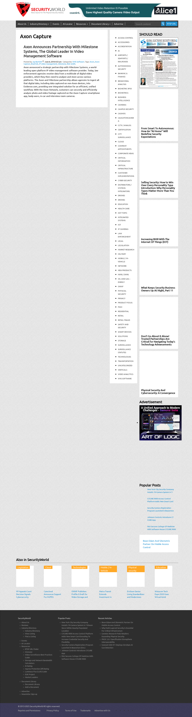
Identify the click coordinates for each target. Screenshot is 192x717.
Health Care (123, 208)
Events (56, 23)
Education (123, 204)
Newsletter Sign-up (29, 694)
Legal (120, 241)
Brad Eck (34, 64)
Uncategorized (125, 365)
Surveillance (124, 345)
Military (122, 254)
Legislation (123, 245)
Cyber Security (125, 180)
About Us (22, 23)
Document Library (100, 23)
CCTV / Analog (124, 125)
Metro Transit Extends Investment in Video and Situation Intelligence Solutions (108, 598)
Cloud (121, 141)
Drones (121, 195)
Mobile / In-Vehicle (106, 569)
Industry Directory (39, 23)
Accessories (123, 42)
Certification (124, 129)
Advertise (118, 23)
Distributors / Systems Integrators (124, 188)
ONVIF (120, 286)
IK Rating (28, 666)
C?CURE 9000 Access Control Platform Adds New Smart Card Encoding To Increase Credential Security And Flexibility (160, 500)
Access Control (125, 38)
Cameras (122, 104)
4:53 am (53, 61)
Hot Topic (122, 213)
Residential (123, 311)
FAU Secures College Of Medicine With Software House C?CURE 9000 (161, 527)
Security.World (36, 706)
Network (122, 266)
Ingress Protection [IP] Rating (37, 669)
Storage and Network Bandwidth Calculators (38, 661)
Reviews (25, 625)
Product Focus (125, 302)
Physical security (132, 569)
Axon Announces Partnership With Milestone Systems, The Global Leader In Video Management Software (61, 51)
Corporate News (126, 153)
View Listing (30, 633)
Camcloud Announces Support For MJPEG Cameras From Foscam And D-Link (52, 597)
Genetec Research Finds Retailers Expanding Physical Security (115, 635)
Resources (81, 23)
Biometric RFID (125, 88)
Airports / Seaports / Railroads (123, 58)
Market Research (126, 249)
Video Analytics (125, 374)
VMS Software (78, 61)
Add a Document (32, 687)
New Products (125, 270)
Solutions (123, 336)
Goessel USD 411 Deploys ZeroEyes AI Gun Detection (117, 646)
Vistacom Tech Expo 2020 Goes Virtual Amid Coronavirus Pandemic (162, 597)
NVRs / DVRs (123, 274)
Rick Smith (71, 64)
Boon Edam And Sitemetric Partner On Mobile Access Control (117, 623)
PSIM (120, 307)
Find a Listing (30, 636)
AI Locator (68, 23)
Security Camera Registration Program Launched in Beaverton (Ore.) (160, 509)
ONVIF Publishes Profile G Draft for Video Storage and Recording (80, 595)
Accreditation (125, 46)
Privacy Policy (53, 710)
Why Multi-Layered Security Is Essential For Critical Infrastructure (117, 629)
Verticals (122, 370)
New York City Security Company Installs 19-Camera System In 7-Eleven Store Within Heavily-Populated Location (160, 490)
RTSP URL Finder (32, 649)
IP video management (48, 64)
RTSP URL (171, 23)
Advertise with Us (102, 710)
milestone (62, 64)
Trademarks (85, 710)
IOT (119, 224)
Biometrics (123, 93)
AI (119, 50)
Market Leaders (31, 677)
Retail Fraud (124, 320)
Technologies (124, 356)
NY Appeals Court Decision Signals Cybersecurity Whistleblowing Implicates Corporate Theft (24, 598)
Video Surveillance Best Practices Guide (38, 656)
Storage (122, 340)
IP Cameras (123, 229)
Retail (121, 315)
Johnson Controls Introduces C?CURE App (160, 518)
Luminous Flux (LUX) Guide (36, 671)
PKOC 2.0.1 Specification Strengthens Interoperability (117, 640)
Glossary (28, 652)
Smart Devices (124, 332)
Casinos (122, 113)
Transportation (125, 361)
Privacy (121, 298)
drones (121, 200)
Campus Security (126, 109)
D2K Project (30, 674)
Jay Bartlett (37, 61)
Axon (92, 61)
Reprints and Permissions (29, 710)
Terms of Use (70, 710)
